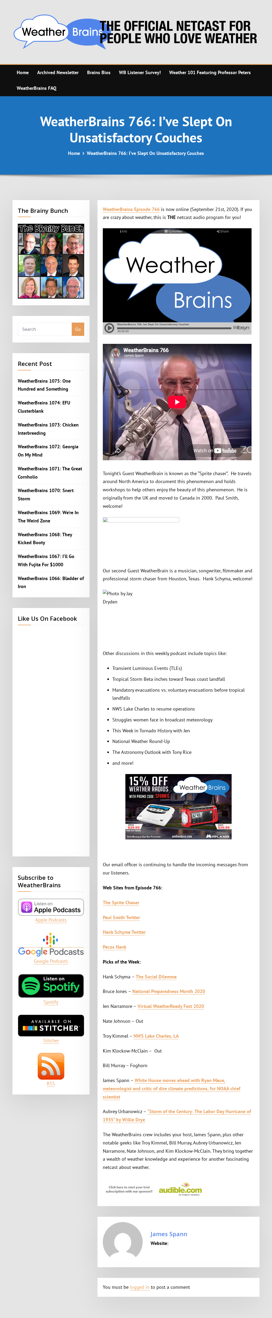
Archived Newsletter (58, 72)
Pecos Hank (114, 947)
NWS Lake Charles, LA (156, 1036)
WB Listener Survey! (140, 72)
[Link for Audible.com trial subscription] (178, 1189)
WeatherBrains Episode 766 (131, 209)
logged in (140, 1287)
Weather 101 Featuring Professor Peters (210, 72)
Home (23, 72)
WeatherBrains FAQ (36, 88)
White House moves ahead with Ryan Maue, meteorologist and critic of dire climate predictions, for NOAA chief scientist (171, 1088)
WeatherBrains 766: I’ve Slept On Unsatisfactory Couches (145, 153)
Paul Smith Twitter (121, 917)
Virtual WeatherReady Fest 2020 (171, 1006)
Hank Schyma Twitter (124, 932)
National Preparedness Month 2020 (168, 991)
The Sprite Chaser (121, 902)
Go (78, 329)
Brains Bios (98, 72)
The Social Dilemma (156, 977)
